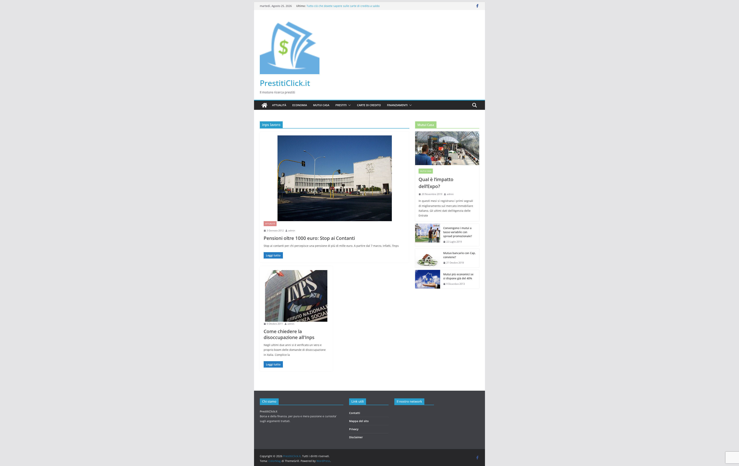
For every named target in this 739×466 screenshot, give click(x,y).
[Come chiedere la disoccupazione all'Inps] (296, 296)
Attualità (279, 105)
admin (291, 230)
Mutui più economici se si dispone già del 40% (458, 276)
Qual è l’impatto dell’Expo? (436, 182)
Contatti (354, 413)
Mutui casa (321, 105)
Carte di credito (369, 105)
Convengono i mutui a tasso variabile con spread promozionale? (457, 232)
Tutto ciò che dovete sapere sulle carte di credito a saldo (343, 6)
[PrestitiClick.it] (264, 105)
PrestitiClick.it (285, 83)
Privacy (354, 429)
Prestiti (341, 105)
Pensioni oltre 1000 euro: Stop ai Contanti (309, 238)
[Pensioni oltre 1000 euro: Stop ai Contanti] (334, 178)
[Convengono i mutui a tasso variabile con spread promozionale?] (427, 235)
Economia (299, 105)
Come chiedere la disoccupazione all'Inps (289, 334)
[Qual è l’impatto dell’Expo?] (447, 148)
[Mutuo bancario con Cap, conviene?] (427, 258)
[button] (349, 105)
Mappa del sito (359, 421)
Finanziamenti (397, 105)
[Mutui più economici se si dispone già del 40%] (427, 279)
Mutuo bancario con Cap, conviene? (459, 255)
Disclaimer (356, 437)
